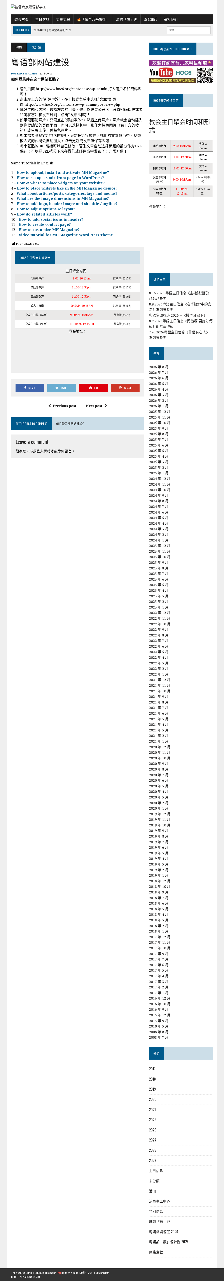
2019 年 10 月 (159, 825)
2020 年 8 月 (158, 769)
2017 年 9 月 (158, 953)
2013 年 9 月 (158, 1020)
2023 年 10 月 (159, 556)
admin (32, 73)
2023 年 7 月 (158, 573)
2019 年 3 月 (158, 864)
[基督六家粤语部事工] (112, 7)
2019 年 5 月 (158, 853)
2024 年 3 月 (158, 528)
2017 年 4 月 (158, 976)
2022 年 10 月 (159, 624)
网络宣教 (156, 1252)
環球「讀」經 (126, 19)
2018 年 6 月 (158, 903)
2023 (152, 1130)
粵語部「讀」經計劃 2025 (169, 1241)
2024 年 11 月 (159, 484)
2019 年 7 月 (158, 842)
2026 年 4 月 (158, 389)
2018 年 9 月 (158, 892)
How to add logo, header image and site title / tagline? (67, 203)
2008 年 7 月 (158, 1037)
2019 (152, 1089)
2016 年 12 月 (159, 998)
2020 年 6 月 (158, 780)
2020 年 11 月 (159, 752)
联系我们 (171, 19)
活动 (152, 1190)
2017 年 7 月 (158, 959)
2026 (152, 1160)
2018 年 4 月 (158, 914)
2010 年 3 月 (158, 1026)
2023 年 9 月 (158, 562)
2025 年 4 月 (158, 456)
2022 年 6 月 (158, 646)
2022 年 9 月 (158, 629)
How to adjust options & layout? (46, 208)
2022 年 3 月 (158, 663)
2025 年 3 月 (158, 461)
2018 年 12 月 (159, 881)
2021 (152, 1109)
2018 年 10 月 (159, 886)
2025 (152, 1150)
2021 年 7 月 (158, 707)
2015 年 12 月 (159, 1015)
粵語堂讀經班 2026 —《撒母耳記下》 (178, 315)
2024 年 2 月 (158, 534)
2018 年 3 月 (158, 920)
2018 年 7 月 (158, 897)
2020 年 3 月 (158, 797)
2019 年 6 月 (158, 847)
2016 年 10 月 (159, 1004)
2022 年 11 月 (159, 618)
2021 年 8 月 (158, 702)
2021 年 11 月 (159, 685)
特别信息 (156, 1211)
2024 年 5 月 (158, 517)
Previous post (64, 405)
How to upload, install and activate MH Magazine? (63, 172)
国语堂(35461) (122, 296)
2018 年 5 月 (158, 909)
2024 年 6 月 (158, 512)
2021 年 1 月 (158, 741)
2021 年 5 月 (158, 719)
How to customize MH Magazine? (49, 229)
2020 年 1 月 (158, 808)
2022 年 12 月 (159, 612)
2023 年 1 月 (158, 607)
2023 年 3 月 (158, 596)
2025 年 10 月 (159, 422)
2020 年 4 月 (158, 791)
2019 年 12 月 (159, 814)
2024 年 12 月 (159, 478)
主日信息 (42, 19)
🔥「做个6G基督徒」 (93, 19)
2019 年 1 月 (158, 875)
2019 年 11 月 (159, 819)
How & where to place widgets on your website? (61, 182)
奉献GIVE (150, 19)
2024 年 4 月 (158, 523)
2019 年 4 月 (158, 858)
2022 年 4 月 (158, 657)
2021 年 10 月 (159, 691)
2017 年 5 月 (158, 970)
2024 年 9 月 (158, 495)
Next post (94, 405)
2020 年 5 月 (158, 786)
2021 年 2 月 (158, 735)
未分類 (154, 1180)
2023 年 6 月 (158, 579)
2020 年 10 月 (159, 758)
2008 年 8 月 (158, 1031)
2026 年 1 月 (158, 405)
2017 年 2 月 (158, 987)
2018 (152, 1079)
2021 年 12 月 (159, 679)
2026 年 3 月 (158, 394)
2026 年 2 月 (158, 400)
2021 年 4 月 (158, 724)
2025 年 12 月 (159, 411)
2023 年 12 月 (159, 545)
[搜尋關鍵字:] (189, 29)
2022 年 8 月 (158, 635)
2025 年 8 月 (158, 433)
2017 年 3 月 (158, 981)
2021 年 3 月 (158, 730)
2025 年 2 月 (158, 467)
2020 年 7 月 (158, 774)
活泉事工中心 (159, 1201)
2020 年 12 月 (159, 747)
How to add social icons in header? (51, 219)
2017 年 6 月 (158, 964)
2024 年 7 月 (158, 506)
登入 (40, 451)
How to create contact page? (45, 224)
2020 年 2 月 (158, 802)
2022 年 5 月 (158, 651)
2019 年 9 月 (158, 830)
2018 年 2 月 (158, 925)
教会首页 (21, 19)
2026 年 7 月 (158, 372)
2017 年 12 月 (159, 936)
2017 (152, 1068)
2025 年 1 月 (158, 473)
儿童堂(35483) (122, 306)
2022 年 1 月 (158, 674)
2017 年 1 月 (158, 992)
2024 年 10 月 (159, 489)
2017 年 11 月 (159, 942)
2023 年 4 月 (158, 590)
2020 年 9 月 (158, 763)
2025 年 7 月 (158, 439)
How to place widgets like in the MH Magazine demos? (67, 188)
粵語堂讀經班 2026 (163, 1231)
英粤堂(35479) (122, 278)
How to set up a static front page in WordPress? (60, 177)
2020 (152, 1099)
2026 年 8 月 (158, 366)
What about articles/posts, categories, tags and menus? (67, 193)
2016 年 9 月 (158, 1009)
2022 (152, 1119)
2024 (152, 1140)
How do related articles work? (44, 214)
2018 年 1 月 (158, 931)
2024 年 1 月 (158, 540)
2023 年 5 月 (158, 584)
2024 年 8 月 (158, 500)
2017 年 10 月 (159, 948)
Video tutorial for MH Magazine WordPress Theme (66, 234)
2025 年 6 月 (158, 445)
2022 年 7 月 (158, 640)
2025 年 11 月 (159, 417)
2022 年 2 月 (158, 668)
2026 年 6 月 (158, 378)
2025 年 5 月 (158, 450)
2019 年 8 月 (158, 836)
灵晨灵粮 (63, 19)
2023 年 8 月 (158, 568)
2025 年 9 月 (158, 428)
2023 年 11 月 (159, 551)
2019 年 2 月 (158, 869)
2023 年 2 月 (158, 601)
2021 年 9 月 (158, 696)
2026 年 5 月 (158, 383)
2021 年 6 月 (158, 713)
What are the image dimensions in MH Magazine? (63, 198)
